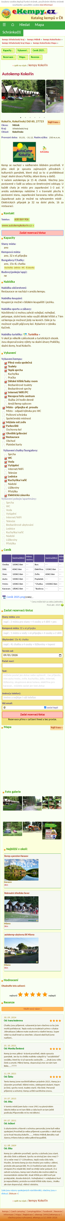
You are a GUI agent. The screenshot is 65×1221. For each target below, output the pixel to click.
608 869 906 (22, 219)
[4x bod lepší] (39, 995)
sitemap (38, 1215)
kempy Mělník (33, 40)
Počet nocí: (8, 661)
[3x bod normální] (33, 995)
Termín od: (8, 651)
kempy (5, 1211)
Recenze (35, 57)
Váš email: (7, 703)
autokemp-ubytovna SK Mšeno (19, 935)
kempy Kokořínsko (52, 40)
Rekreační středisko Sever (17, 893)
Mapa (39, 25)
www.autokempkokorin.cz (17, 225)
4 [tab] (34, 117)
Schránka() (12, 32)
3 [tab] (30, 117)
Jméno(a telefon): (11, 693)
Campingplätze (34, 1211)
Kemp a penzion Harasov (16, 856)
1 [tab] (20, 117)
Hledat (24, 25)
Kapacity (7, 50)
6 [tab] (44, 117)
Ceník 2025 (38, 50)
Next (61, 97)
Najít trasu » (54, 122)
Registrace (28, 1215)
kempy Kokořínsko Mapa (44, 43)
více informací (46, 5)
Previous (3, 97)
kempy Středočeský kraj (13, 40)
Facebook (47, 1211)
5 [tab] (39, 117)
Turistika (33, 334)
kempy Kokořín (38, 65)
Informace (8, 1215)
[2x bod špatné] (27, 995)
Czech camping (18, 1211)
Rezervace (8, 57)
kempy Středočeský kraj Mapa (16, 43)
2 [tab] (25, 117)
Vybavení (22, 50)
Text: (4, 671)
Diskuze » (13, 1194)
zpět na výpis (20, 65)
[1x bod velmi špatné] (20, 995)
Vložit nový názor (33, 1009)
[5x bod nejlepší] (45, 995)
